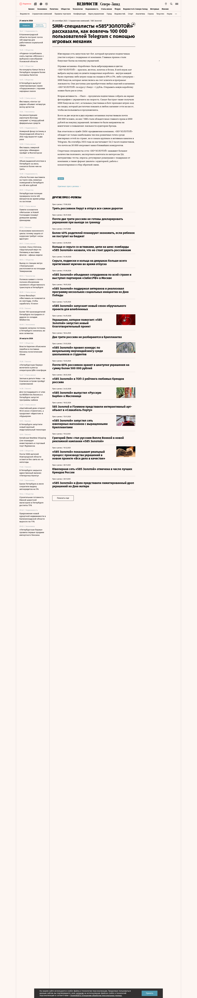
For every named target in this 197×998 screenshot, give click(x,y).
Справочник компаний (42, 14)
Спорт (130, 14)
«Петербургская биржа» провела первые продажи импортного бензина (31, 532)
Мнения (165, 9)
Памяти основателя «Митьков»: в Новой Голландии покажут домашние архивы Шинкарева (29, 215)
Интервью (154, 9)
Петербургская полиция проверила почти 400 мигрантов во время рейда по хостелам (32, 197)
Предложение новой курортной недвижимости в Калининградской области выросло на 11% (32, 517)
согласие (80, 993)
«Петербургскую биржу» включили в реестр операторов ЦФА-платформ (32, 367)
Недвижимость (91, 9)
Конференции (79, 14)
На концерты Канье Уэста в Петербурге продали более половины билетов (32, 72)
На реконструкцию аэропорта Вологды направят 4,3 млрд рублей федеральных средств (31, 119)
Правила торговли (63, 14)
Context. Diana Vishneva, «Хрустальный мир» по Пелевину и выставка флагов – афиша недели (30, 251)
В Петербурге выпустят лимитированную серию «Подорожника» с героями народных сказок (32, 87)
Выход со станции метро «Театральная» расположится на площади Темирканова (32, 267)
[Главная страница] (87, 4)
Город (109, 14)
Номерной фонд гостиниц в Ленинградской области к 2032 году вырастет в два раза (32, 135)
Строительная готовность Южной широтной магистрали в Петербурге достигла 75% (31, 501)
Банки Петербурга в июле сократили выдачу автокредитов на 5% (31, 486)
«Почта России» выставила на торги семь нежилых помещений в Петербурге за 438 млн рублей (32, 181)
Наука (169, 14)
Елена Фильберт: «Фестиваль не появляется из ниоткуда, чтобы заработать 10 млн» (32, 299)
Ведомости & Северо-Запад (135, 9)
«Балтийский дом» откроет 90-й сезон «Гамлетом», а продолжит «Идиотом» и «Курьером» (32, 412)
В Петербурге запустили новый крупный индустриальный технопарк (32, 427)
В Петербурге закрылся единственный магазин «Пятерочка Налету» (30, 473)
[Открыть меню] (176, 3)
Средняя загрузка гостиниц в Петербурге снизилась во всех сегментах (32, 331)
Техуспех (160, 14)
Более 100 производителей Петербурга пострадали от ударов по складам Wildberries (32, 316)
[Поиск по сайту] (171, 4)
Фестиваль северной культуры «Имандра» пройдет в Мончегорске (30, 150)
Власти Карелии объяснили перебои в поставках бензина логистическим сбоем (32, 350)
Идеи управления (96, 14)
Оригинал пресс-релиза (68, 186)
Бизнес (31, 9)
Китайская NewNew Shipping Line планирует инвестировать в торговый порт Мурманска (32, 442)
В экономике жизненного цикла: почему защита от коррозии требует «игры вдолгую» (31, 235)
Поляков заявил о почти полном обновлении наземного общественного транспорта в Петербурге (32, 283)
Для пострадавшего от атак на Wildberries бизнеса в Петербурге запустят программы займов (32, 396)
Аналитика (140, 14)
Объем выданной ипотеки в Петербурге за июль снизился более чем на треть (32, 165)
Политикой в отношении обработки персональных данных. (96, 995)
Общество (65, 9)
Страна (151, 14)
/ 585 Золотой (96, 21)
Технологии (78, 9)
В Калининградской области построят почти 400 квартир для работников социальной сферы (31, 39)
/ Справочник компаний (78, 21)
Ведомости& (119, 14)
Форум (117, 9)
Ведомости (24, 14)
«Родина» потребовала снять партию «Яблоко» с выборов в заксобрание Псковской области (31, 57)
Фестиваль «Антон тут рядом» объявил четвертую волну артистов (32, 104)
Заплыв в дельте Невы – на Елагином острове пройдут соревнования (32, 381)
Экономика (42, 9)
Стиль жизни (106, 9)
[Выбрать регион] (166, 4)
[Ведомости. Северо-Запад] (109, 3)
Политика (54, 9)
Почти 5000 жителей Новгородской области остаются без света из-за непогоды (31, 458)
